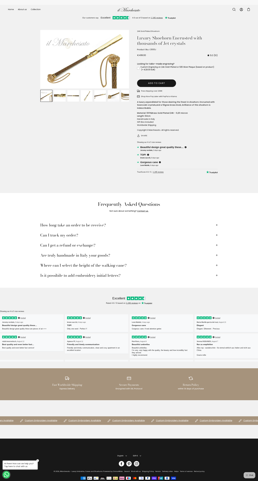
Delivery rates (167, 471)
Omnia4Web (118, 471)
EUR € (135, 456)
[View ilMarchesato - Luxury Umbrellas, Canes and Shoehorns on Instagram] (136, 463)
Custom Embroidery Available (32, 420)
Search (127, 471)
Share (144, 135)
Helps (176, 471)
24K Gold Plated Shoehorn (148, 31)
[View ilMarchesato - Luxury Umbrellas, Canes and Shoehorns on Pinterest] (129, 463)
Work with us (136, 471)
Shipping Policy (148, 471)
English (120, 456)
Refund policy (199, 471)
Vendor (158, 471)
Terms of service (186, 471)
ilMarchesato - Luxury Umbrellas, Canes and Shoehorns (81, 471)
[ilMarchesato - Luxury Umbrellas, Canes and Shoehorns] (129, 9)
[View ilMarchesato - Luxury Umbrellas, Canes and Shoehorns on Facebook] (121, 463)
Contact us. (142, 211)
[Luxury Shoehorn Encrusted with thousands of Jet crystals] (46, 96)
